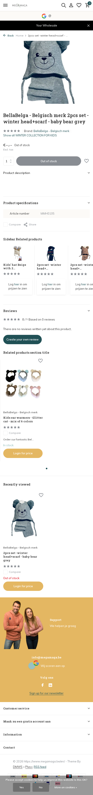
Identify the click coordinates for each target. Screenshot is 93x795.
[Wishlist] (79, 5)
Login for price (23, 453)
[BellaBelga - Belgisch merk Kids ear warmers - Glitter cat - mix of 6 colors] (23, 384)
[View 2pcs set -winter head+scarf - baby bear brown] (84, 254)
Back (10, 35)
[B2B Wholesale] (23, 5)
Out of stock (49, 161)
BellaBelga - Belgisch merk (51, 131)
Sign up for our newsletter (46, 693)
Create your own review (22, 339)
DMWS (17, 767)
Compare (15, 224)
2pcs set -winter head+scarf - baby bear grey (20, 556)
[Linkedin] (50, 685)
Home (20, 35)
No (41, 787)
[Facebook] (42, 685)
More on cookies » (66, 787)
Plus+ (29, 767)
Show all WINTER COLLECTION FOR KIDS (30, 135)
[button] (46, 468)
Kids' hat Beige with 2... (14, 266)
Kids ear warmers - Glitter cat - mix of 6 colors (23, 419)
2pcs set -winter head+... (49, 266)
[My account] (71, 5)
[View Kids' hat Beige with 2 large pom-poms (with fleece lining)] (17, 254)
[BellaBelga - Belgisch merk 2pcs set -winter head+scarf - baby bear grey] (23, 518)
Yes (21, 787)
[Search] (63, 5)
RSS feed (40, 767)
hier (16, 284)
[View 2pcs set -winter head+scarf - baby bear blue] (51, 254)
